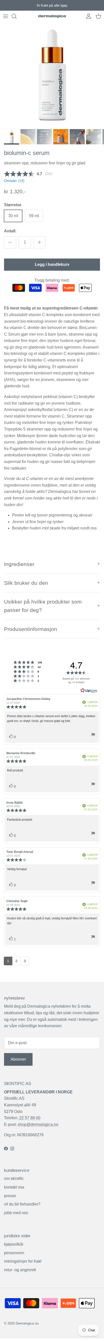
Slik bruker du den (26, 583)
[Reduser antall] (10, 242)
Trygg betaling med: (52, 280)
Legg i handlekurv (52, 264)
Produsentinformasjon (30, 629)
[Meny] (5, 16)
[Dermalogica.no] (52, 16)
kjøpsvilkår (13, 1244)
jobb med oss (16, 1213)
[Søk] (16, 16)
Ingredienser (19, 564)
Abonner (18, 1059)
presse (10, 1196)
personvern (14, 1253)
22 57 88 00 (29, 1118)
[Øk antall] (39, 242)
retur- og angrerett (20, 1270)
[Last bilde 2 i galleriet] (52, 74)
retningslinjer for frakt (22, 1261)
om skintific (14, 1178)
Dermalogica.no (27, 1323)
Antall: (10, 231)
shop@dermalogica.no (38, 1124)
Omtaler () (14, 181)
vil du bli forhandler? (22, 1204)
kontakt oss (14, 1187)
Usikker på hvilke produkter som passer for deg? (43, 606)
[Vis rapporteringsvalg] (93, 735)
